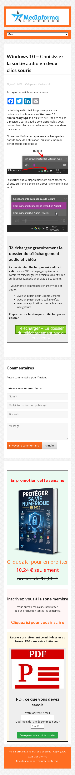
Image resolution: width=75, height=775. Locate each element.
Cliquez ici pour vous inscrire (37, 622)
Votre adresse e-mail (37, 713)
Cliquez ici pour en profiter (37, 561)
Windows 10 (44, 84)
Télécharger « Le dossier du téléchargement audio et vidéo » (41, 330)
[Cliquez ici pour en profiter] (37, 554)
